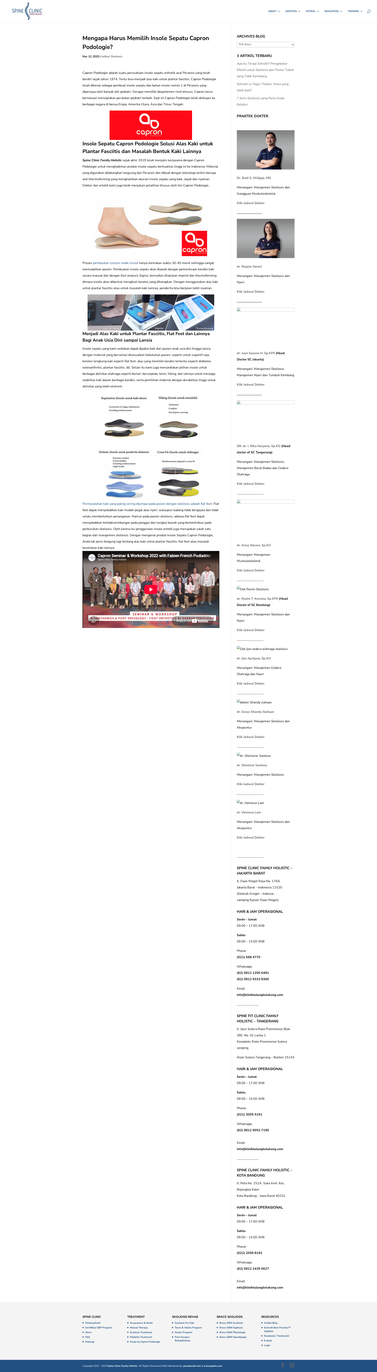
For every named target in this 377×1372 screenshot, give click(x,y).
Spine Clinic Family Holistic (122, 1365)
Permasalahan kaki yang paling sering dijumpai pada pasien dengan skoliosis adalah (147, 504)
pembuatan (115, 263)
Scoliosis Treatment (141, 1332)
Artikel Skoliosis (111, 56)
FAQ (87, 1337)
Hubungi (89, 1341)
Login (267, 1345)
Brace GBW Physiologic (233, 1332)
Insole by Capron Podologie (145, 1341)
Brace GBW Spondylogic (233, 1337)
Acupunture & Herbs (141, 1322)
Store (88, 1332)
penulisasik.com (192, 1365)
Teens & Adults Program (188, 1327)
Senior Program (183, 1332)
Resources (332, 11)
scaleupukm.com (213, 1365)
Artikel (311, 11)
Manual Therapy (139, 1327)
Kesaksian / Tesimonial (276, 1335)
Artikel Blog (270, 1322)
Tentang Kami (93, 1322)
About (272, 11)
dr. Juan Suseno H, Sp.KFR (256, 353)
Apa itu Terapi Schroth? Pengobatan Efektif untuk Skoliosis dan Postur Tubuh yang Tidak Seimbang (265, 69)
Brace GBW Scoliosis (231, 1322)
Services (291, 11)
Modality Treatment (141, 1337)
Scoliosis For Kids (184, 1322)
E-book (268, 1340)
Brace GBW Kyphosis (231, 1327)
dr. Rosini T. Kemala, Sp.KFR (257, 599)
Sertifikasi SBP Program (98, 1327)
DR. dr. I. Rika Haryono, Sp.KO (259, 446)
